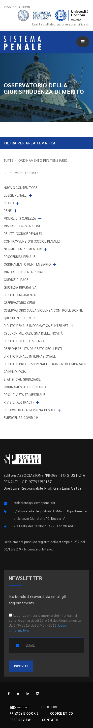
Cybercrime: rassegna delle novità (33, 333)
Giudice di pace (16, 279)
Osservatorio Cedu (19, 302)
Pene (8, 210)
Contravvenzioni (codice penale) (32, 241)
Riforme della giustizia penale (30, 410)
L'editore (49, 707)
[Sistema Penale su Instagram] (37, 693)
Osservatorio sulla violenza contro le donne (43, 310)
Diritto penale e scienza (24, 341)
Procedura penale (19, 256)
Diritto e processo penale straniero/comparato (45, 364)
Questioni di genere (20, 318)
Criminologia (15, 371)
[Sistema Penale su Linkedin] (28, 693)
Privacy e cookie (24, 713)
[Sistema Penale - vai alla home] (22, 43)
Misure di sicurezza (20, 218)
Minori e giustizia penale (25, 272)
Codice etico (61, 713)
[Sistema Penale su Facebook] (8, 693)
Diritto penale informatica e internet (36, 325)
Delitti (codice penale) (23, 233)
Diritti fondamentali (21, 295)
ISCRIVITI (21, 666)
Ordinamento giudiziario (25, 387)
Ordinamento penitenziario (43, 160)
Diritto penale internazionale (30, 356)
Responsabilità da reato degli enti (33, 348)
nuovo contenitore (20, 187)
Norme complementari (23, 249)
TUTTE (8, 160)
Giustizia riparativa (20, 287)
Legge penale (15, 195)
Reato (9, 203)
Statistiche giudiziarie (22, 379)
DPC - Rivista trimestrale (24, 394)
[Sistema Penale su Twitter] (18, 693)
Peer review (20, 720)
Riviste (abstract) (19, 402)
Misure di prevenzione (22, 226)
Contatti (50, 720)
